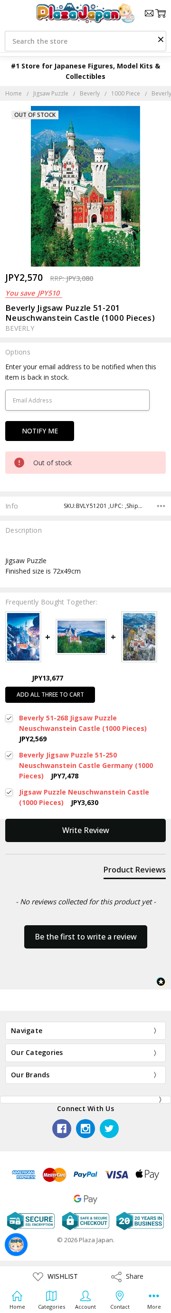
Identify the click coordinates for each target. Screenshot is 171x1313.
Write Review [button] (85, 830)
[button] (160, 39)
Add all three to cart (50, 694)
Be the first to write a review (86, 936)
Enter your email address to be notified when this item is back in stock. (80, 372)
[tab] (135, 871)
